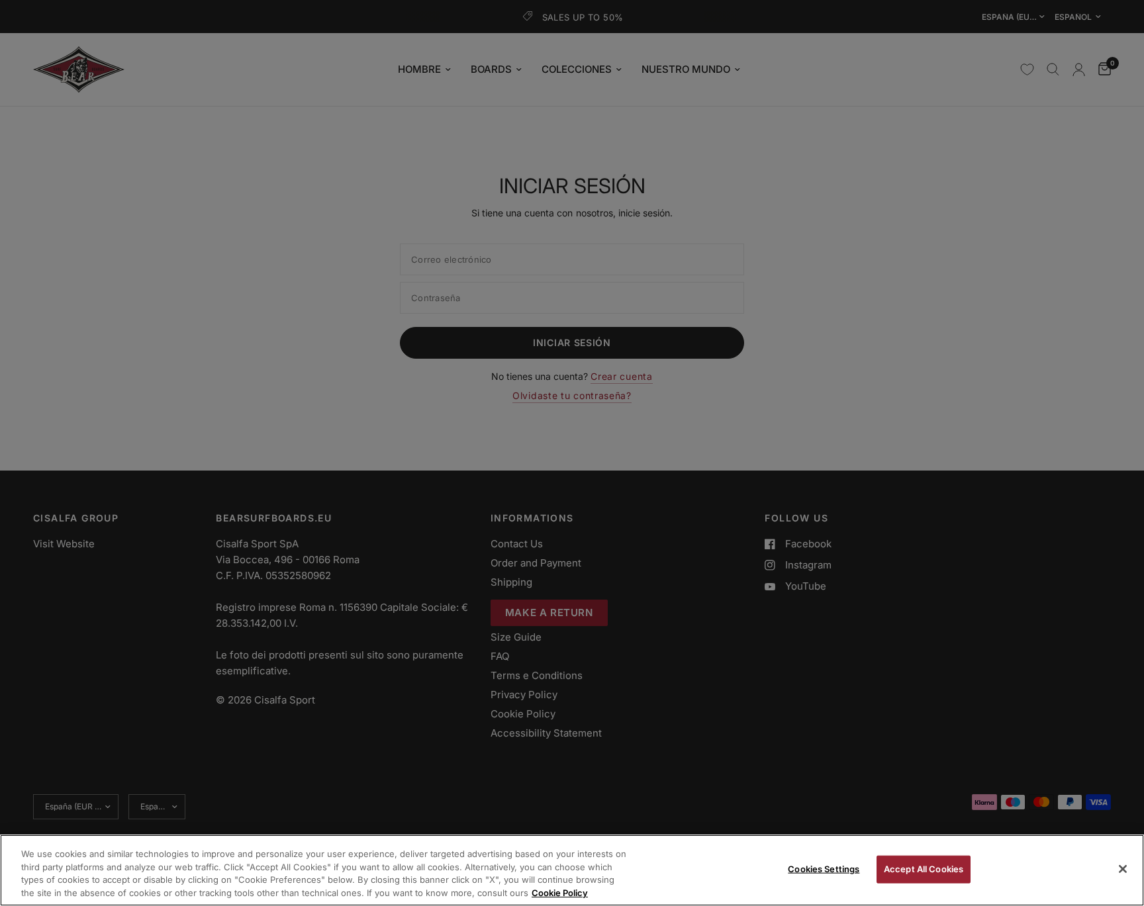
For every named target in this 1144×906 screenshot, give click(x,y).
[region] (572, 870)
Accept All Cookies (923, 869)
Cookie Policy (560, 892)
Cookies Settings (823, 869)
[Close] (1122, 868)
